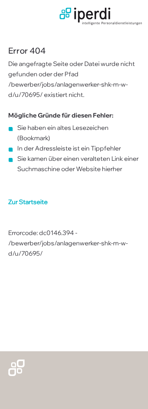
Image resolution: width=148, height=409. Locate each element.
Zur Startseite (28, 202)
